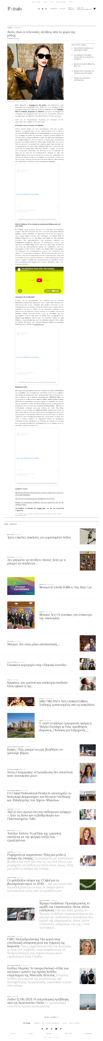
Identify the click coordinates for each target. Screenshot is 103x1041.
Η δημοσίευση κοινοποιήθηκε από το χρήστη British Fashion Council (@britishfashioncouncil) (40, 483)
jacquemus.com (39, 324)
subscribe (48, 1033)
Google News (41, 508)
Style (63, 8)
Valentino (60, 109)
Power (53, 8)
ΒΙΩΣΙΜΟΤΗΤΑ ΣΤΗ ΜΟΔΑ (20, 515)
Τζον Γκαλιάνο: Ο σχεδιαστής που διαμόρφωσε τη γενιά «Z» (34, 498)
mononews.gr (88, 1033)
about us (13, 1033)
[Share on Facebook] (39, 9)
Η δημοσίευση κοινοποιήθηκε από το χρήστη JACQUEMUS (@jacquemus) (37, 382)
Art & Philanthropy (84, 8)
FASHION (23, 12)
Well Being (71, 8)
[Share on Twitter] (42, 9)
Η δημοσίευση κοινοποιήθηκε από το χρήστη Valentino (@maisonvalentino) (37, 219)
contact (31, 1033)
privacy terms (68, 1033)
